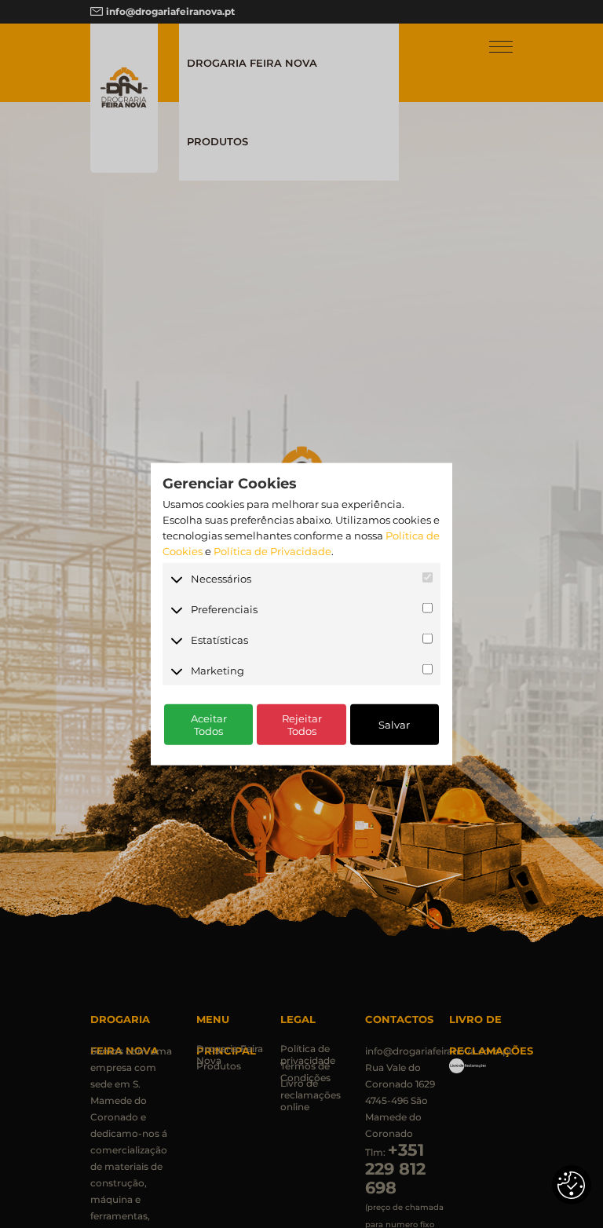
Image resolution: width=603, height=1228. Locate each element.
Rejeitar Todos (302, 724)
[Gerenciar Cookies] (571, 1184)
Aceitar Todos (209, 724)
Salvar (394, 724)
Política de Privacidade (272, 551)
